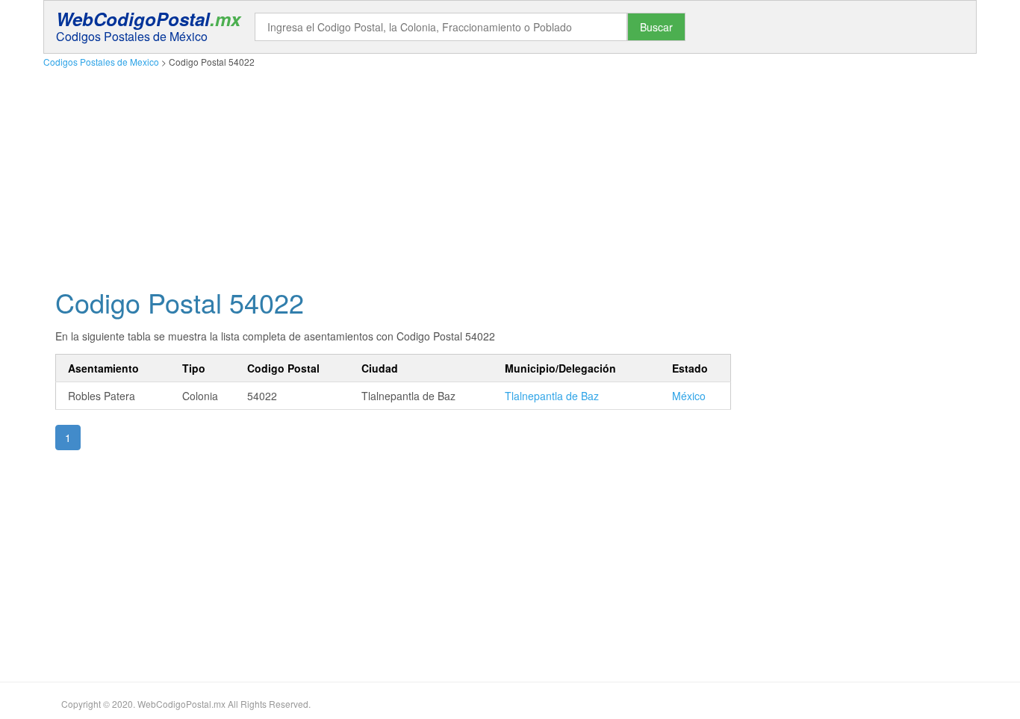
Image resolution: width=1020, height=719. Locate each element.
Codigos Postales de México (132, 36)
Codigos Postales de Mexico (101, 61)
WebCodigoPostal (148, 18)
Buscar (656, 26)
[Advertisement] (491, 173)
